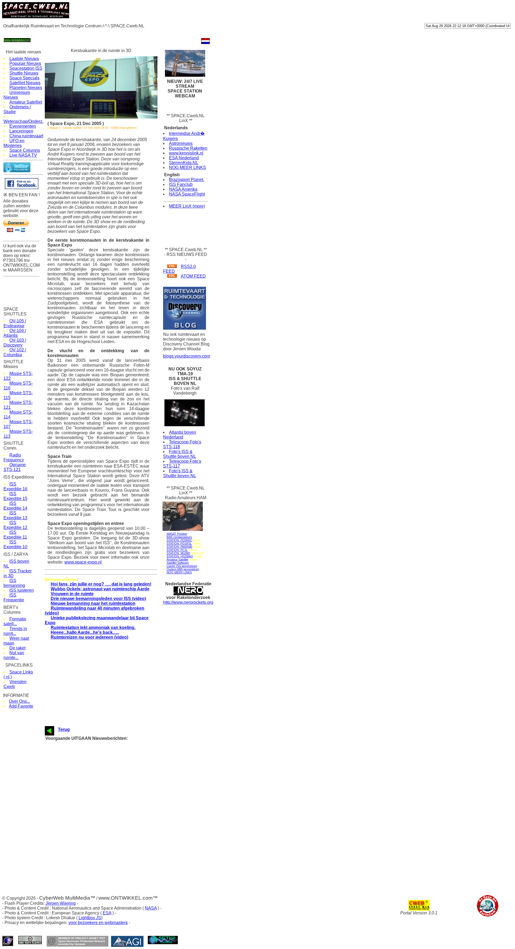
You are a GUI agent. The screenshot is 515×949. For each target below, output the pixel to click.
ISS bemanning (14, 583)
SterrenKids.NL (183, 162)
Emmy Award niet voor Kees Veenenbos (104, 769)
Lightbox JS (90, 917)
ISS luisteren (21, 590)
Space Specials (24, 78)
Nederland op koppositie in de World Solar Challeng (113, 856)
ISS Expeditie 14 (15, 505)
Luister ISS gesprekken (182, 566)
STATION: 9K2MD (178, 553)
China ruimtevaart (26, 136)
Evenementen (22, 126)
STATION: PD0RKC (179, 540)
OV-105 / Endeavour (14, 323)
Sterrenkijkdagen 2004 (90, 825)
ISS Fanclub (181, 184)
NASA (151, 908)
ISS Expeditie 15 (15, 496)
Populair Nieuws (25, 63)
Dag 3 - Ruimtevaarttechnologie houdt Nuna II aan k (113, 851)
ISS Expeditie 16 (15, 486)
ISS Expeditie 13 (15, 515)
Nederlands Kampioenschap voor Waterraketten (110, 780)
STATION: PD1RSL (179, 543)
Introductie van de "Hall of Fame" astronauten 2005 (113, 790)
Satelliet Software (178, 562)
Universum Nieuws (16, 95)
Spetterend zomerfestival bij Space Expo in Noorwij (113, 805)
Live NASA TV (23, 155)
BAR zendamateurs (179, 537)
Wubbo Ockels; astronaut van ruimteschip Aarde (100, 589)
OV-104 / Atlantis (14, 333)
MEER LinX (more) (187, 206)
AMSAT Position (177, 533)
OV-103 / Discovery (14, 342)
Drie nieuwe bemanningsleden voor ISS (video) (98, 598)
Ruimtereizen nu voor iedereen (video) (89, 637)
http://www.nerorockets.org (188, 602)
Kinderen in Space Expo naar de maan (103, 759)
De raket (17, 648)
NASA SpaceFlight (187, 194)
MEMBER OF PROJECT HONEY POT (81, 938)
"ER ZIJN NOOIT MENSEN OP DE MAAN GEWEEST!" (117, 795)
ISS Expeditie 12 (15, 525)
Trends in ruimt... (15, 631)
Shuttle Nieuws (23, 73)
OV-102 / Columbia (14, 352)
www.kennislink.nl (186, 153)
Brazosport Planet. (186, 179)
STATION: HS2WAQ (180, 556)
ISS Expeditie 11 (15, 534)
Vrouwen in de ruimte (72, 593)
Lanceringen (21, 131)
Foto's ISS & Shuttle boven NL (179, 454)
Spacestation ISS (25, 68)
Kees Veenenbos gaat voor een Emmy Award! (109, 775)
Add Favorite (21, 706)
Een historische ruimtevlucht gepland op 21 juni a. (112, 810)
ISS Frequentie (13, 597)
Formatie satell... (14, 621)
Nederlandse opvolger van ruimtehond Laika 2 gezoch (114, 820)
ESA (107, 913)
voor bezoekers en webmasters (98, 922)
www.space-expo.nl (83, 562)
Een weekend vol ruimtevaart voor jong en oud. (109, 831)
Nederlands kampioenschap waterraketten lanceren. (113, 800)
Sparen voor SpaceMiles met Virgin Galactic (107, 744)
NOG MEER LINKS (187, 167)
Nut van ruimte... (13, 655)
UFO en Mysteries (13, 143)
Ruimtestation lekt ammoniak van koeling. (93, 627)
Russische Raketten (188, 148)
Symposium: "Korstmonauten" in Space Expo (108, 749)
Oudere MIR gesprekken (183, 569)
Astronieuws (181, 143)
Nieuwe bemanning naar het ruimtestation (93, 603)
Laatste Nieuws (24, 58)
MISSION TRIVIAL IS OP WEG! (98, 841)
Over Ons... (19, 701)
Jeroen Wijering (61, 903)
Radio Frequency (13, 457)
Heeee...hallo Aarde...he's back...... (85, 632)
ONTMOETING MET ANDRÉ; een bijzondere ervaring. (115, 815)
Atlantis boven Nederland (179, 434)
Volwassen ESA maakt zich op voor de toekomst (111, 785)
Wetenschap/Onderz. (23, 121)
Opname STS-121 (14, 467)
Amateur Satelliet (25, 102)
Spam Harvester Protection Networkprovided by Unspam (81, 943)
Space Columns (24, 150)
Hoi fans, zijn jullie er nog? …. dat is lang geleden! (101, 584)
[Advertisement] (99, 33)
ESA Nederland (184, 158)
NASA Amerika (183, 189)
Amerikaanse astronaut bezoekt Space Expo (108, 754)
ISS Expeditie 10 (15, 544)
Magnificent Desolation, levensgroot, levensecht (110, 764)
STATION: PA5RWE (179, 546)
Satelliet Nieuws (25, 82)
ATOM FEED (193, 276)
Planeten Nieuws (25, 87)
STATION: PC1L (177, 549)
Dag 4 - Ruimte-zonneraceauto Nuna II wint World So (114, 846)
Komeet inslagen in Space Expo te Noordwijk (108, 836)
